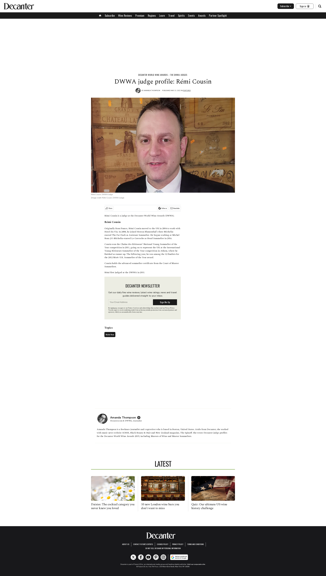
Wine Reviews (125, 15)
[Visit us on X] (133, 557)
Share (110, 208)
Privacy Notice (169, 308)
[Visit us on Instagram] (163, 557)
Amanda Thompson (152, 91)
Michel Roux (110, 334)
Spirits (181, 15)
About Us (125, 544)
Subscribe (284, 6)
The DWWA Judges (178, 74)
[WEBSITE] (139, 417)
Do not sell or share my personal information (163, 548)
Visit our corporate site (196, 564)
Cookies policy (162, 544)
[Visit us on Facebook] (141, 557)
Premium (139, 15)
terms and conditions (195, 544)
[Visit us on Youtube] (148, 557)
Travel (171, 15)
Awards (202, 15)
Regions (152, 15)
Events (191, 15)
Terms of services (134, 308)
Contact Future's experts (143, 544)
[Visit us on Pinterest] (156, 557)
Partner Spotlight (218, 15)
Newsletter (176, 208)
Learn (162, 15)
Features (187, 91)
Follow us (164, 208)
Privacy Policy (177, 544)
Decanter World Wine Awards (153, 74)
